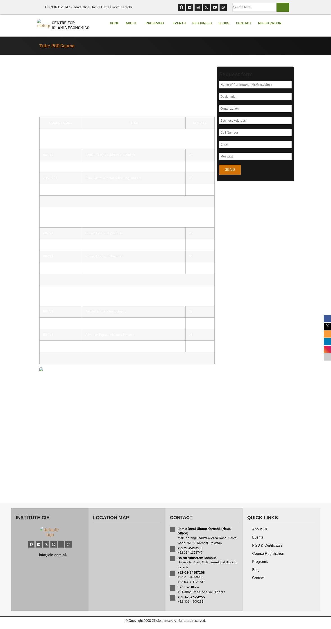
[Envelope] (61, 544)
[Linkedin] (189, 7)
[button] (132, 23)
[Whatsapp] (223, 7)
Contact (243, 23)
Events (179, 23)
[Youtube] (214, 7)
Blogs (223, 23)
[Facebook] (181, 7)
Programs (155, 23)
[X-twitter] (206, 7)
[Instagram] (198, 7)
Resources (202, 23)
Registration (269, 23)
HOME (114, 23)
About (131, 23)
